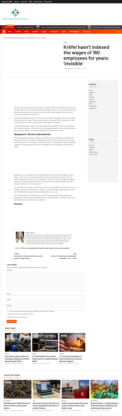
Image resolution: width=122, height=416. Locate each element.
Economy (35, 31)
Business (64, 400)
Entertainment (74, 31)
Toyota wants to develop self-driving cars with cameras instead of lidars (28, 256)
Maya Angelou (68, 68)
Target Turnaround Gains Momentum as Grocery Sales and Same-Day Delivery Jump (51, 27)
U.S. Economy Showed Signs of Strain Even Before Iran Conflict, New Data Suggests (70, 358)
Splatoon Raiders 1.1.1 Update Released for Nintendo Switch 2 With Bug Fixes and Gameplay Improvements (104, 405)
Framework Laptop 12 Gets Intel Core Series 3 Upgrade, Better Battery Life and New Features (46, 405)
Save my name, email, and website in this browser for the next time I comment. (31, 311)
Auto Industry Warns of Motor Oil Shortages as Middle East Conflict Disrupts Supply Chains (17, 358)
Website (9, 305)
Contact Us (24, 1)
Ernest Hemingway (18, 363)
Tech (34, 400)
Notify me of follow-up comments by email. (20, 314)
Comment (10, 270)
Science (44, 31)
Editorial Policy (38, 1)
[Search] (118, 31)
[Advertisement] (45, 93)
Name (9, 294)
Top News (18, 31)
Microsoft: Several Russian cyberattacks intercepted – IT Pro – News (63, 256)
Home (9, 31)
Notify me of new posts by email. (17, 317)
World (27, 31)
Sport (64, 31)
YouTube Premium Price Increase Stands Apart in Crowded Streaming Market (45, 358)
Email (9, 299)
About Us (17, 1)
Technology (54, 31)
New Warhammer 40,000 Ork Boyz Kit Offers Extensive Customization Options (17, 405)
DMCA (30, 1)
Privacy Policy (48, 1)
